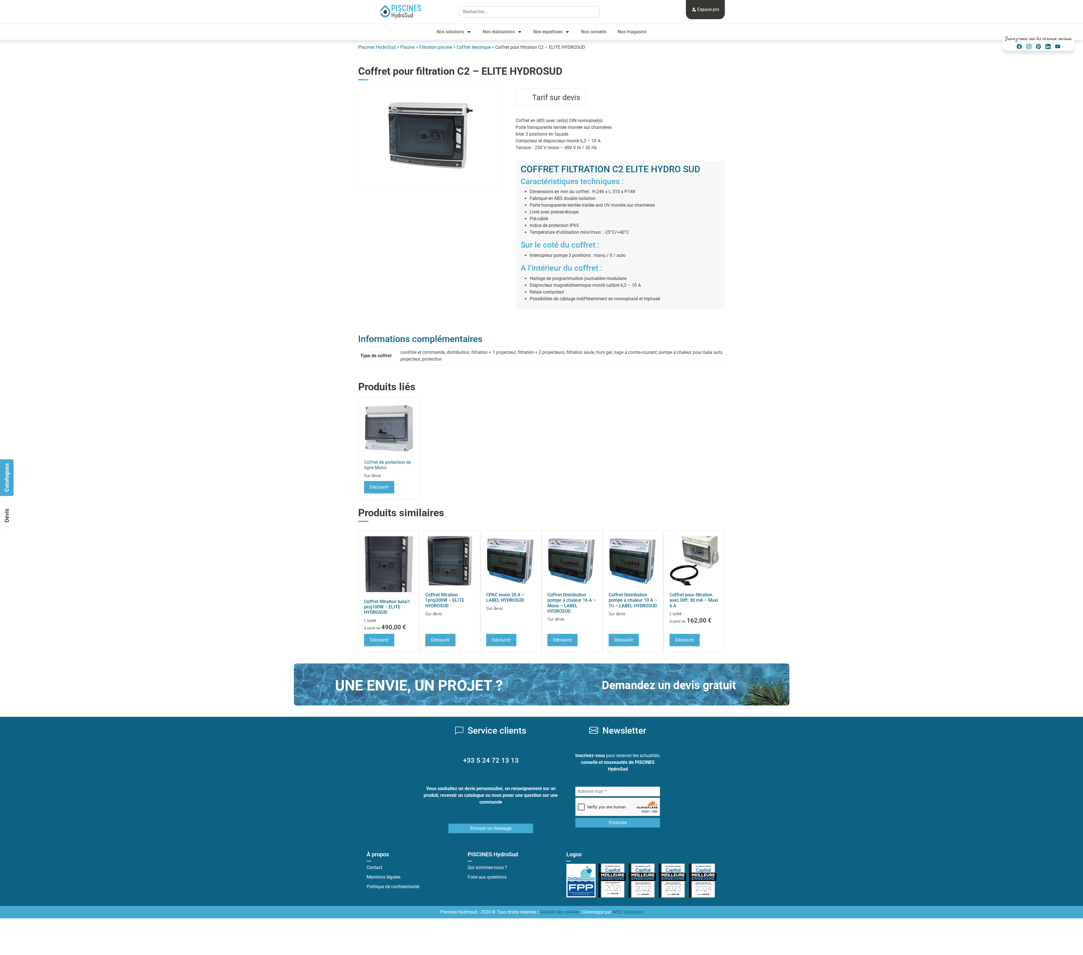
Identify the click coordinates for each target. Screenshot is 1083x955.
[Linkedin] (1048, 47)
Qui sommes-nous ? (487, 867)
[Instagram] (1028, 47)
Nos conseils (593, 31)
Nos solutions (450, 31)
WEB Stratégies (628, 912)
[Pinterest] (1038, 47)
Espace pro (707, 9)
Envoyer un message (490, 828)
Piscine (407, 47)
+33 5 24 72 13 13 (491, 760)
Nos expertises (547, 31)
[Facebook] (1019, 47)
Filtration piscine (435, 47)
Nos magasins (632, 31)
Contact (374, 867)
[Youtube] (1057, 47)
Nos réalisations (499, 31)
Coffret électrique (474, 47)
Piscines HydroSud (377, 47)
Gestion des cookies (560, 912)
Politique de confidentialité (393, 886)
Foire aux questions (487, 877)
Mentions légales (383, 877)
